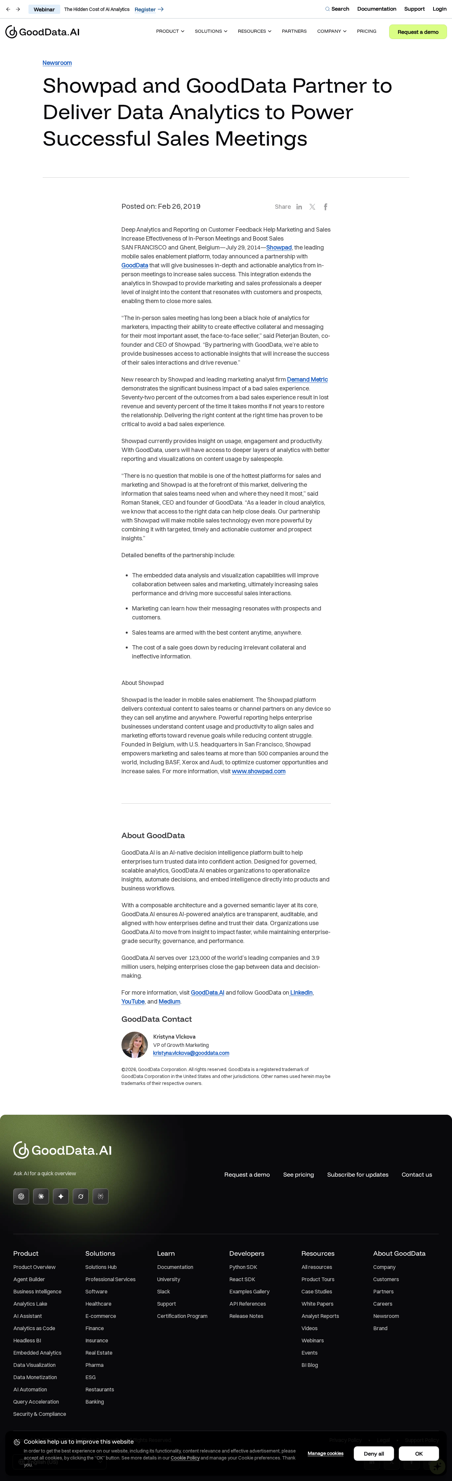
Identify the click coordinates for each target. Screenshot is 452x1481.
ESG (90, 1377)
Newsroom (386, 1316)
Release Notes (246, 1316)
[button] (170, 32)
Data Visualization (34, 1365)
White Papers (317, 1303)
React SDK (242, 1279)
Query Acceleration (36, 1401)
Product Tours (318, 1279)
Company (384, 1267)
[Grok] (81, 1196)
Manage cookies (325, 1453)
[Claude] (41, 1196)
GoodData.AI (207, 992)
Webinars (312, 1340)
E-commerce (100, 1316)
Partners (383, 1291)
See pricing (298, 1174)
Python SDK (243, 1267)
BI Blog (309, 1365)
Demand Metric (307, 379)
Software (96, 1291)
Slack (163, 1291)
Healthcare (98, 1303)
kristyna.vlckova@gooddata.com (191, 1053)
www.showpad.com (259, 771)
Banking (94, 1401)
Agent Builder (29, 1279)
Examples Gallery (249, 1291)
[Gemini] (61, 1196)
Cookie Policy (185, 1458)
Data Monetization (35, 1377)
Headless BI (27, 1340)
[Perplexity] (101, 1196)
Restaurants (99, 1389)
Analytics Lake (30, 1303)
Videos (309, 1328)
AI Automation (30, 1389)
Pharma (94, 1365)
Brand (380, 1328)
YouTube (133, 1001)
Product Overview (34, 1267)
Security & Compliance (39, 1414)
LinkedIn (301, 992)
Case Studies (316, 1291)
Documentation (175, 1267)
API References (247, 1303)
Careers (382, 1303)
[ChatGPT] (21, 1196)
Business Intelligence (37, 1291)
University (168, 1279)
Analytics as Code (34, 1328)
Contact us (417, 1174)
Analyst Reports (320, 1316)
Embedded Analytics (37, 1352)
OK (419, 1453)
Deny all (374, 1453)
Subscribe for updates (357, 1174)
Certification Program (182, 1316)
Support (166, 1303)
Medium (169, 1001)
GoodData (134, 265)
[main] (226, 569)
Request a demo (418, 31)
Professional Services (110, 1279)
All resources (316, 1267)
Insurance (96, 1340)
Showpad (279, 247)
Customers (386, 1279)
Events (309, 1352)
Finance (94, 1328)
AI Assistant (27, 1316)
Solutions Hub (101, 1267)
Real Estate (99, 1352)
